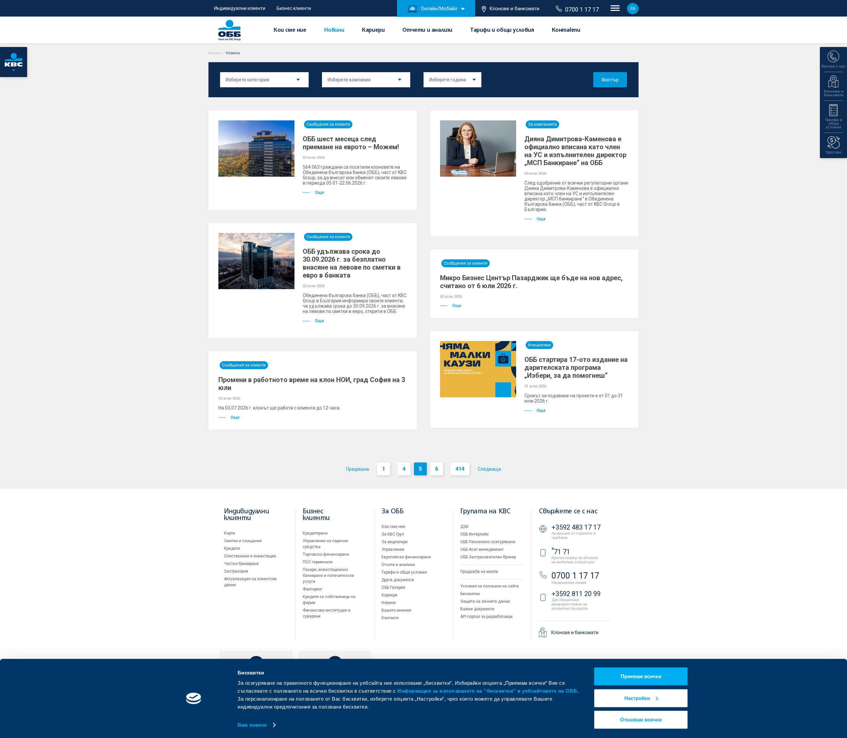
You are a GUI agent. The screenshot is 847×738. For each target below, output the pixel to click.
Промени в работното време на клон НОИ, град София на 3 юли (311, 384)
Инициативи (539, 345)
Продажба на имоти (479, 571)
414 (460, 469)
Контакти (566, 30)
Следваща (489, 469)
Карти (229, 533)
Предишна (357, 469)
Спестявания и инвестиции (250, 556)
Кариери (373, 30)
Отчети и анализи (427, 30)
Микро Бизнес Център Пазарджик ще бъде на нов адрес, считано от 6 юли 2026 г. (531, 282)
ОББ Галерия (393, 587)
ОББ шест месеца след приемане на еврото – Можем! (351, 143)
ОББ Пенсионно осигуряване (487, 542)
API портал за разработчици (486, 616)
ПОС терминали (318, 562)
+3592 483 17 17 (576, 527)
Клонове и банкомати (514, 9)
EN (632, 8)
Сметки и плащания (243, 541)
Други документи (397, 580)
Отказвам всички (641, 719)
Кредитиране (315, 533)
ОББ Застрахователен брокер (488, 557)
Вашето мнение (396, 610)
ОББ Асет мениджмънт (482, 549)
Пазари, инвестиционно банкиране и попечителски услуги (328, 575)
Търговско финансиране (326, 554)
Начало (215, 53)
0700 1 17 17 (582, 9)
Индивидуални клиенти (239, 8)
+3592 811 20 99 (576, 594)
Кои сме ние (290, 30)
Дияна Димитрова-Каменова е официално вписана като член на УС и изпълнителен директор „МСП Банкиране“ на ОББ (575, 151)
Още (319, 192)
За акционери (394, 542)
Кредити (232, 548)
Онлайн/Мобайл (439, 9)
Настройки (637, 698)
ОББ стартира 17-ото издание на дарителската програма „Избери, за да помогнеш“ (576, 367)
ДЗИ (464, 526)
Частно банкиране (241, 563)
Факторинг (313, 589)
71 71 (561, 552)
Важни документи (477, 609)
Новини (334, 30)
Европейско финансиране (406, 557)
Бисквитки (470, 593)
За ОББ (392, 511)
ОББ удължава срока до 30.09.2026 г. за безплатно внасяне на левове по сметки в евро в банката (352, 263)
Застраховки (236, 571)
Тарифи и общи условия (502, 30)
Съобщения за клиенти (328, 124)
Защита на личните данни (485, 601)
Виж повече (252, 725)
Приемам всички (641, 676)
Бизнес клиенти (294, 8)
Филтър (610, 79)
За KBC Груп (392, 534)
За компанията (542, 124)
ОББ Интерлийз (474, 534)
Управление (392, 549)
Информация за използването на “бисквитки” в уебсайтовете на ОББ (487, 691)
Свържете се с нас (568, 511)
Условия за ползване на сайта (489, 586)
